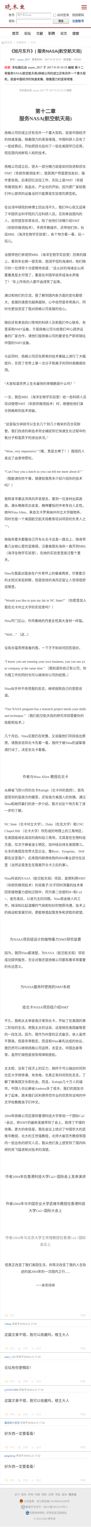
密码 (12, 21)
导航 (57, 1494)
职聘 (51, 33)
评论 (12, 1315)
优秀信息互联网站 (56, 1512)
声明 (30, 1494)
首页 (15, 33)
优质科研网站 (37, 1512)
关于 (17, 1494)
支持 (26, 1348)
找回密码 (78, 15)
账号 (12, 15)
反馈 (51, 1494)
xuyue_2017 (23, 59)
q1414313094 (11, 1389)
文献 (39, 33)
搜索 (75, 33)
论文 (63, 33)
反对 (38, 1348)
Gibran (7, 1324)
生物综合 (21, 42)
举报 (82, 1315)
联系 (23, 1494)
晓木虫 (14, 7)
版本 (64, 1494)
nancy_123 (9, 1356)
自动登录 (63, 15)
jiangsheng (9, 1455)
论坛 (27, 33)
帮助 (44, 1494)
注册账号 (78, 21)
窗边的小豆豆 (12, 1422)
